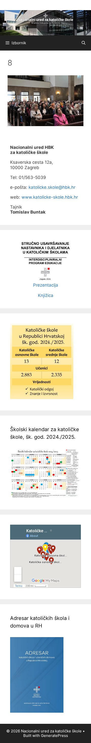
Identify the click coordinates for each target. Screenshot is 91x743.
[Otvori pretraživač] (83, 43)
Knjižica (45, 295)
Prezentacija (45, 285)
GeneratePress (54, 735)
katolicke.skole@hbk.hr (52, 187)
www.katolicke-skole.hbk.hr (49, 197)
